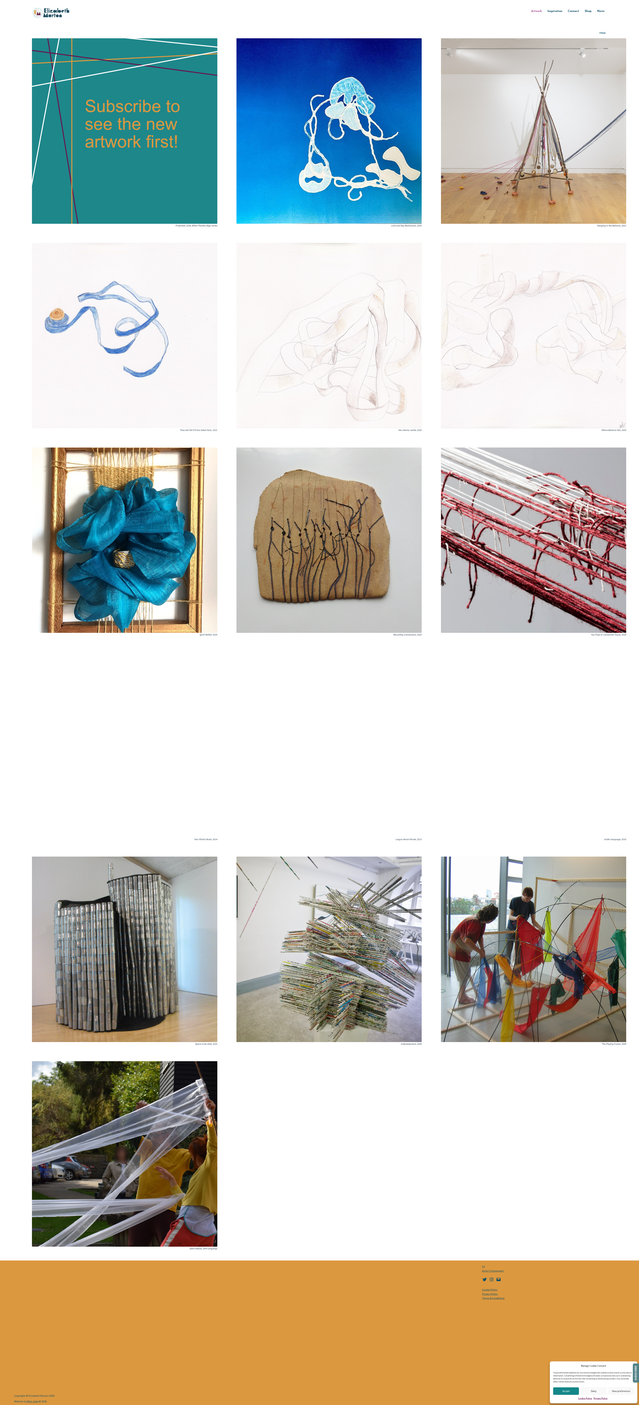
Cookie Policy (585, 1399)
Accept (566, 1391)
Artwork (536, 11)
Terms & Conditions (493, 1298)
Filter (603, 32)
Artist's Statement (493, 1270)
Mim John (32, 1401)
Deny (593, 1391)
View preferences (621, 1391)
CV (483, 1266)
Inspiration (554, 11)
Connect (573, 11)
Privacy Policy (600, 1399)
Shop (588, 11)
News (601, 11)
